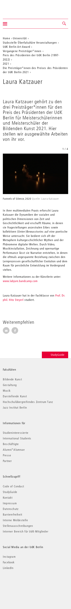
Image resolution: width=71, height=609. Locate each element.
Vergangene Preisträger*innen (22, 51)
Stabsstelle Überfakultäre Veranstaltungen (30, 42)
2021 (6, 63)
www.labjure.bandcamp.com (20, 281)
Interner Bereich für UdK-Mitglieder (25, 531)
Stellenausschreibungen (18, 526)
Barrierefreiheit (12, 514)
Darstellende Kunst (15, 396)
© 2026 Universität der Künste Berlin (22, 583)
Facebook (9, 562)
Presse (7, 455)
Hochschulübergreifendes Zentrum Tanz (28, 402)
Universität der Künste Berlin (18, 7)
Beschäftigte (11, 444)
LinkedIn (8, 568)
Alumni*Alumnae (14, 449)
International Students (17, 438)
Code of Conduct (13, 486)
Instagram (9, 556)
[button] (64, 23)
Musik (7, 390)
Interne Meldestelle (15, 520)
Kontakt (7, 497)
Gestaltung (10, 385)
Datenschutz (11, 509)
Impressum (10, 503)
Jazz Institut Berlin (15, 407)
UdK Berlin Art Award (16, 47)
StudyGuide (57, 354)
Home (6, 38)
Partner (7, 461)
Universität (20, 38)
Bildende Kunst (12, 379)
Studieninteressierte (15, 433)
